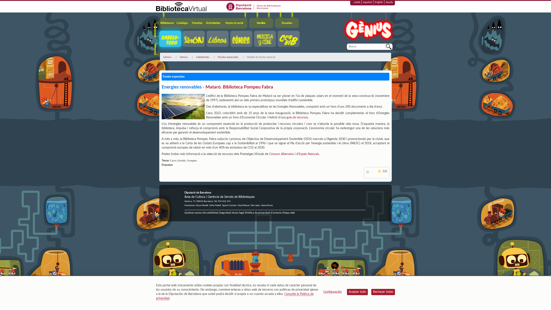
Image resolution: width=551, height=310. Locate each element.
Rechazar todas (383, 291)
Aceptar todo (357, 291)
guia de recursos (297, 117)
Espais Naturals (309, 154)
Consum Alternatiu (281, 154)
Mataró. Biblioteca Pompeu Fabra (239, 87)
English (379, 2)
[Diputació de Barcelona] (254, 6)
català (357, 2)
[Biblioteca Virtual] (181, 6)
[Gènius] (368, 27)
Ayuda (389, 2)
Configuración (332, 291)
